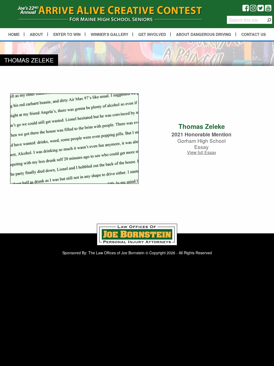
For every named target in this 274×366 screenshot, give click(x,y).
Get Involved (152, 34)
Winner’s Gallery (109, 34)
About (36, 34)
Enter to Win (67, 34)
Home (14, 34)
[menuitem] (14, 34)
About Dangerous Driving (203, 34)
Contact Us (253, 34)
